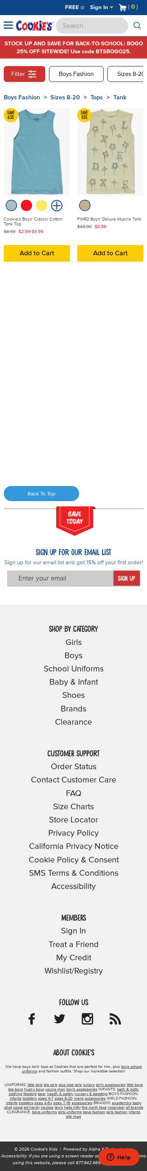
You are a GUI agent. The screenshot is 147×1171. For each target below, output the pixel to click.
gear (42, 1094)
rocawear (116, 1107)
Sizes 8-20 (65, 97)
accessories (95, 1098)
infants (15, 1098)
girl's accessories (111, 1085)
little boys (135, 1085)
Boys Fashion (76, 74)
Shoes (73, 695)
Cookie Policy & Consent (74, 860)
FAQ (73, 794)
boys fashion (94, 1112)
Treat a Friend (74, 945)
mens (79, 1098)
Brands (73, 709)
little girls (35, 1085)
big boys (15, 1089)
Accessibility (73, 886)
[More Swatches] (56, 205)
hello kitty (72, 1107)
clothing (15, 1094)
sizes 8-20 (64, 1098)
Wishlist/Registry (73, 971)
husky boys (34, 1089)
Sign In (100, 7)
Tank (119, 97)
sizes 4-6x (43, 1103)
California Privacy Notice (73, 846)
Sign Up (126, 578)
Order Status (73, 767)
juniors (89, 1085)
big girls (50, 1085)
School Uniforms (74, 669)
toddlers (30, 1098)
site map (73, 1117)
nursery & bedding (91, 1094)
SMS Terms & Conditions (73, 873)
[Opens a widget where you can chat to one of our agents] (118, 1157)
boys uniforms (44, 1112)
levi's (59, 1107)
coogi (18, 1107)
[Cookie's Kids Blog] (115, 1021)
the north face (94, 1107)
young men (55, 1089)
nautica (47, 1107)
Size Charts (73, 807)
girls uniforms (70, 1112)
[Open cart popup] (141, 7)
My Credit (73, 958)
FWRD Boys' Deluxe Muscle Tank (109, 219)
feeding (30, 1094)
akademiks (122, 1103)
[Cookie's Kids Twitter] (59, 1021)
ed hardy (32, 1107)
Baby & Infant (73, 682)
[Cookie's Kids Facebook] (31, 1021)
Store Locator (73, 820)
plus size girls (70, 1085)
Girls (74, 643)
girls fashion (116, 1112)
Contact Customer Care (73, 780)
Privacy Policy (73, 833)
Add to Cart (37, 253)
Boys (73, 656)
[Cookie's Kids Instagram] (87, 1021)
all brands (134, 1107)
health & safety (60, 1094)
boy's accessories (81, 1089)
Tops (96, 97)
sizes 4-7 (46, 1098)
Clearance (73, 722)
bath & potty (128, 1089)
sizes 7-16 (61, 1103)
